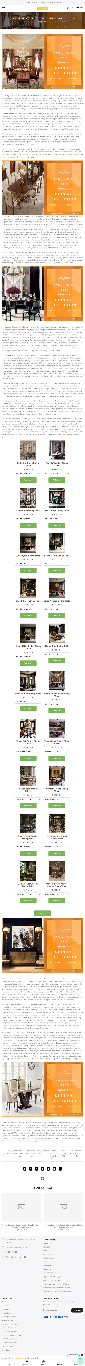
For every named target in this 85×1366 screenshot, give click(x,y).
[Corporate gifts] (31, 1178)
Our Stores (6, 1309)
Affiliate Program (49, 1273)
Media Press (47, 1265)
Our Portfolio (48, 1254)
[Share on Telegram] (48, 1169)
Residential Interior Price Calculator (56, 1284)
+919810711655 (32, 2)
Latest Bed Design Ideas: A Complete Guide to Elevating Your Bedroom (63, 1226)
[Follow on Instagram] (12, 1257)
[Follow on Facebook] (3, 1257)
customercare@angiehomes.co (51, 2)
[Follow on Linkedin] (16, 1257)
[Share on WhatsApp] (60, 1169)
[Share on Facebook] (24, 1169)
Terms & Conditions (9, 1328)
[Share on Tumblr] (42, 1169)
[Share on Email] (54, 1169)
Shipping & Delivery (8, 1317)
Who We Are (47, 1243)
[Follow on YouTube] (25, 1257)
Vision (45, 1251)
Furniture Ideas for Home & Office (53, 1155)
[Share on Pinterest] (36, 1169)
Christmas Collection (9, 1343)
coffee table (9, 1152)
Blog (3, 1302)
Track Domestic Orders (10, 1331)
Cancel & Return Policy (10, 1324)
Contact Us (47, 1269)
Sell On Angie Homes (9, 1339)
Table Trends (71, 1152)
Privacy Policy (6, 1313)
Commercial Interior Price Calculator (56, 1288)
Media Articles (48, 1258)
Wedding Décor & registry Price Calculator (58, 1291)
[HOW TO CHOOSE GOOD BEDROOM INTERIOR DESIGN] (53, 1178)
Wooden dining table (78, 1153)
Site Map (5, 1306)
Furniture (45, 1151)
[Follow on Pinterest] (20, 1257)
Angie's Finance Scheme (52, 1280)
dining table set (33, 1153)
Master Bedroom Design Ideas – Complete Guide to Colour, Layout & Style (21, 1226)
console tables (11, 424)
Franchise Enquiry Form (10, 1346)
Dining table (27, 1152)
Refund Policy (6, 1350)
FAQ (44, 1262)
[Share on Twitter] (30, 1169)
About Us (46, 1247)
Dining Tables (39, 1152)
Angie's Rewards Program (52, 1276)
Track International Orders (11, 1335)
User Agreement (7, 1320)
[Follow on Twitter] (7, 1257)
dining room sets (21, 1153)
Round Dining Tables (64, 1153)
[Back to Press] (42, 1178)
